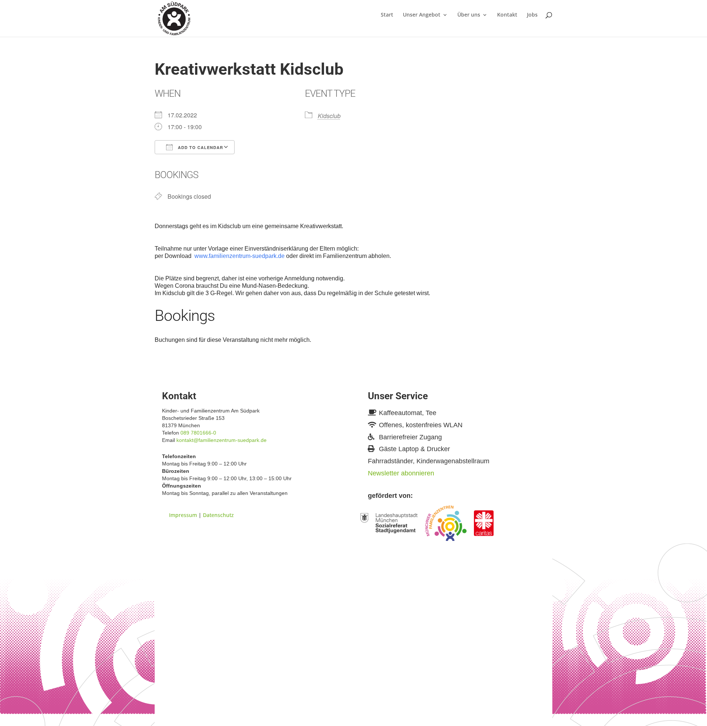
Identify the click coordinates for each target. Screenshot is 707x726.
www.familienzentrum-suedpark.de (239, 256)
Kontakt (507, 15)
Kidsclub (329, 115)
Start (387, 15)
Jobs (532, 15)
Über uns (468, 15)
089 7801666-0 (198, 433)
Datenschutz (218, 514)
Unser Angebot (421, 15)
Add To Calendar (199, 147)
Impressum (183, 514)
